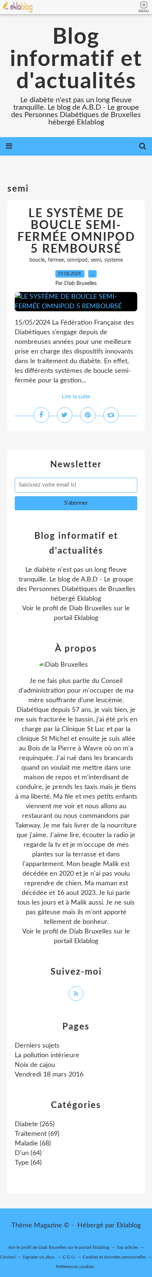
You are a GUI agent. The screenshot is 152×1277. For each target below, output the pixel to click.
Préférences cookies (75, 1266)
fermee (56, 260)
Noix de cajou (35, 1065)
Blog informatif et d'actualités (76, 59)
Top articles (127, 1247)
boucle (37, 260)
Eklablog (129, 1225)
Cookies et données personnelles (114, 1257)
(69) (37, 1134)
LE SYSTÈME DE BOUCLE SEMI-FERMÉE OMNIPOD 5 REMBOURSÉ (76, 231)
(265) (35, 1124)
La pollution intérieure (47, 1055)
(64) (28, 1153)
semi (96, 260)
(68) (33, 1143)
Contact (7, 1257)
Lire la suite (76, 396)
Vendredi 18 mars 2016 (49, 1074)
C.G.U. (69, 1257)
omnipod (77, 260)
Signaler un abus (39, 1257)
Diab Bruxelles (90, 608)
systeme (113, 260)
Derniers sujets (37, 1045)
